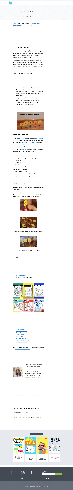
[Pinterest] (46, 478)
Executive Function (23, 474)
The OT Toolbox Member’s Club (22, 349)
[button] (26, 18)
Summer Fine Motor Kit (21, 277)
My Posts (32, 473)
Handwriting (22, 476)
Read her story (39, 371)
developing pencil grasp (24, 144)
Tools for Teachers (23, 472)
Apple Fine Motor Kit (21, 334)
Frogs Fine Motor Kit (21, 329)
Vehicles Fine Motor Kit (21, 332)
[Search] (58, 2)
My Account (32, 471)
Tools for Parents (23, 473)
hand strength (25, 149)
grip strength (33, 142)
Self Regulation (55, 458)
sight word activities (21, 26)
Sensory (22, 477)
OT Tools (12, 474)
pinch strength (23, 142)
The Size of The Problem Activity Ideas (55, 460)
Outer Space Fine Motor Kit (22, 340)
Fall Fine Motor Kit (20, 279)
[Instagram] (44, 478)
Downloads (32, 474)
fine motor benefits (38, 138)
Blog (11, 473)
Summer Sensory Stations (30, 459)
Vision (22, 478)
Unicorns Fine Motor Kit (21, 331)
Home (12, 471)
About (12, 472)
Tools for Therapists (23, 471)
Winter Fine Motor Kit (21, 280)
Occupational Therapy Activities (55, 457)
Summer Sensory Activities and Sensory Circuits (18, 457)
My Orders (32, 472)
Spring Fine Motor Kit (21, 275)
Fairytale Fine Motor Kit (21, 342)
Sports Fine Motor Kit (21, 338)
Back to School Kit (20, 336)
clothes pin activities (22, 138)
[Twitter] (48, 478)
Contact (12, 476)
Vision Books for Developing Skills (42, 459)
